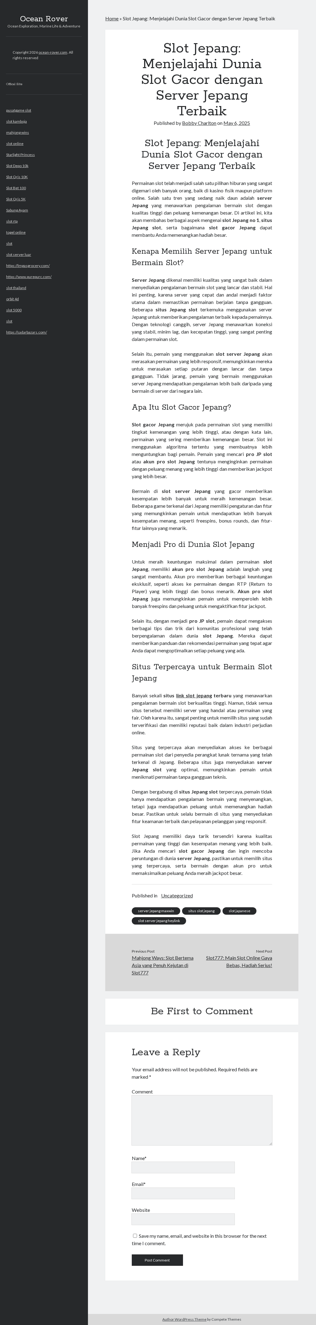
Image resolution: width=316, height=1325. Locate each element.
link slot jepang (194, 695)
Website (141, 1210)
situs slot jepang (201, 911)
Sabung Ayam (17, 210)
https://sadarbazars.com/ (26, 332)
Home (111, 18)
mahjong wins (17, 132)
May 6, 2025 (236, 123)
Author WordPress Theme (184, 1319)
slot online (14, 143)
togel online (16, 232)
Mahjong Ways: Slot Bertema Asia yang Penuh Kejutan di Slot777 (162, 965)
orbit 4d (12, 299)
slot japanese (239, 911)
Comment (142, 1091)
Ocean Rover (44, 19)
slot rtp (12, 221)
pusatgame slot (18, 110)
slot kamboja (16, 121)
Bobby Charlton (199, 123)
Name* (139, 1158)
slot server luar (18, 254)
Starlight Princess (20, 154)
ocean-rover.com (53, 52)
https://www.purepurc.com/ (29, 276)
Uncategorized (177, 895)
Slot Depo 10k (17, 165)
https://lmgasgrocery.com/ (28, 265)
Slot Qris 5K (16, 199)
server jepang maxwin (156, 911)
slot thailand (16, 287)
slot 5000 (14, 310)
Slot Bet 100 (16, 188)
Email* (139, 1184)
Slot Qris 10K (17, 176)
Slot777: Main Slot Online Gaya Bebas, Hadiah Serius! (239, 961)
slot (9, 243)
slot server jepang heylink (159, 920)
